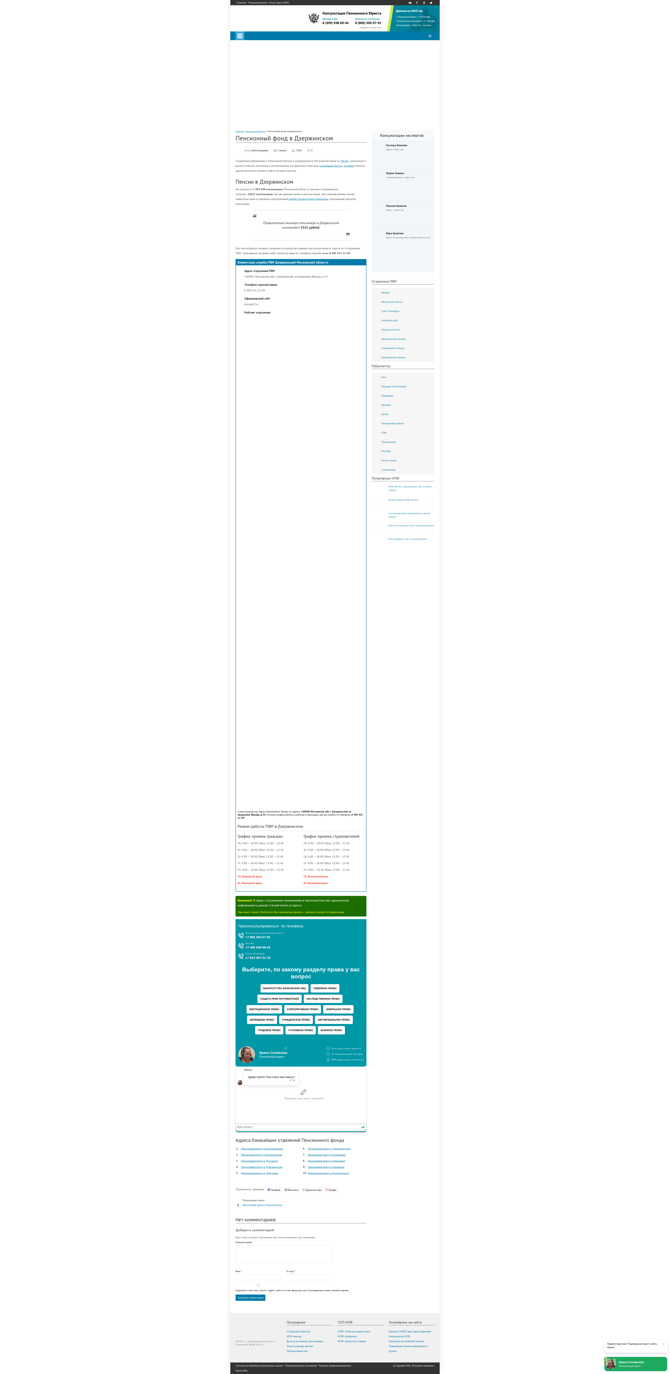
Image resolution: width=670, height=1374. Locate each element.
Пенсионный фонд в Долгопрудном (329, 1148)
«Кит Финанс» (258, 77)
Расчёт (344, 161)
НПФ (246, 67)
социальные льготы (330, 166)
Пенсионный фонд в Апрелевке (326, 1161)
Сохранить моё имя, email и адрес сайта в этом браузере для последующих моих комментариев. (292, 1290)
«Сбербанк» (257, 72)
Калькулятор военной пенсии (406, 1341)
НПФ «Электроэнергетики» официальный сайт (411, 525)
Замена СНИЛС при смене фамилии (410, 1331)
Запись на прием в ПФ (256, 52)
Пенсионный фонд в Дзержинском (261, 1167)
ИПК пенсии (294, 1336)
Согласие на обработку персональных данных (260, 1365)
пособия (348, 166)
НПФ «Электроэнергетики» (354, 1331)
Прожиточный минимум (257, 62)
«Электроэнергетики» (263, 121)
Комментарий (244, 1242)
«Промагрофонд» (260, 91)
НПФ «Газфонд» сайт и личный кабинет (407, 539)
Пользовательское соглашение (301, 1365)
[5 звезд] (304, 677)
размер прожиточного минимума (308, 199)
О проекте (241, 2)
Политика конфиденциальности (335, 1365)
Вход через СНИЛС (279, 2)
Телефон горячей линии (257, 57)
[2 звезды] (304, 436)
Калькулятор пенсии (255, 47)
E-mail (290, 1271)
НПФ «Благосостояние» (352, 1341)
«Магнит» (255, 106)
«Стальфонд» (258, 96)
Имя (239, 1271)
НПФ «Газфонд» (347, 1336)
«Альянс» (255, 81)
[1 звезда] (304, 356)
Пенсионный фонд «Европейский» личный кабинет (409, 515)
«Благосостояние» (260, 86)
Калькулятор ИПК (399, 1336)
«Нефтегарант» (259, 111)
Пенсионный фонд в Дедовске (259, 1161)
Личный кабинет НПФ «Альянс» (403, 500)
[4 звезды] (304, 596)
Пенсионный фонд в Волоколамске (262, 1148)
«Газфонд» (256, 116)
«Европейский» (259, 126)
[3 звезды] (304, 516)
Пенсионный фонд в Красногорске (328, 1173)
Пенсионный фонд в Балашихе (326, 1167)
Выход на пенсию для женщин (305, 1341)
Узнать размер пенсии (300, 1346)
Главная (239, 131)
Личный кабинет (252, 42)
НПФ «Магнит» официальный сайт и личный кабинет (409, 488)
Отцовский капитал (298, 1331)
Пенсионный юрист (258, 2)
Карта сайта (242, 1370)
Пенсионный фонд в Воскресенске (261, 1155)
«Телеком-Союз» (260, 101)
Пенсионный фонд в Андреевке (326, 1155)
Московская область (255, 131)
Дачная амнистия (297, 1351)
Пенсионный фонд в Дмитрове (259, 1173)
